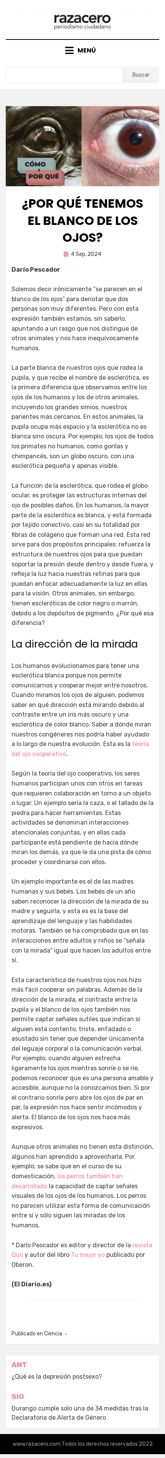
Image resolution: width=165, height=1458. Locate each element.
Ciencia (53, 1333)
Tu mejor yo (88, 1254)
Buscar (141, 75)
